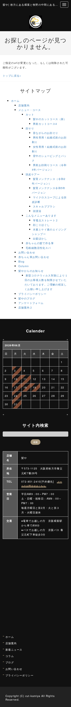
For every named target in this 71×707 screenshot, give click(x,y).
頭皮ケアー (33, 174)
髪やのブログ (26, 298)
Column (23, 266)
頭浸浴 (37, 211)
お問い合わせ (26, 252)
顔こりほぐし (41, 225)
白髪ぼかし (40, 238)
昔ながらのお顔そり (45, 133)
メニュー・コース (29, 110)
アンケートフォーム (31, 303)
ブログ (9, 662)
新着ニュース (13, 649)
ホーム (15, 101)
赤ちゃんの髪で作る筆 (40, 243)
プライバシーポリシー (32, 294)
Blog (21, 261)
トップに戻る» (12, 75)
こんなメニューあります (41, 215)
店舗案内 (24, 105)
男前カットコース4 (45, 124)
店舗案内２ (25, 307)
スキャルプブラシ (44, 206)
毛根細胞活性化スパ (38, 248)
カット (30, 114)
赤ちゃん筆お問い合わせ (33, 257)
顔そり (30, 128)
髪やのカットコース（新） (50, 119)
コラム (9, 656)
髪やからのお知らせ (31, 271)
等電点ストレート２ (45, 220)
